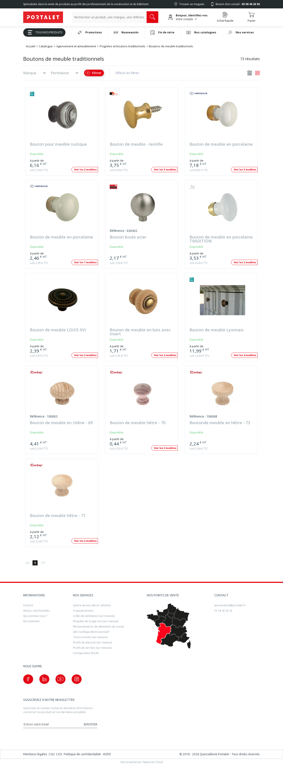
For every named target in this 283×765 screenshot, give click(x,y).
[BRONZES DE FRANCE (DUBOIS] (118, 94)
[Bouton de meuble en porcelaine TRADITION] (222, 209)
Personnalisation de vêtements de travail (98, 626)
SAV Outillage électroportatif (91, 631)
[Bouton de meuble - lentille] (143, 116)
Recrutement (31, 621)
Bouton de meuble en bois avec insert (140, 332)
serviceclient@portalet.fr (230, 605)
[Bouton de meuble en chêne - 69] (63, 395)
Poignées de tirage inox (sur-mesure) (96, 621)
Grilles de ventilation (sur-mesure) (94, 615)
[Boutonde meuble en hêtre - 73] (222, 395)
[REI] (118, 187)
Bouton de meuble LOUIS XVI (58, 330)
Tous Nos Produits (48, 32)
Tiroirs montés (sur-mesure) (90, 637)
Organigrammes (83, 610)
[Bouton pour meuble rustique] (63, 116)
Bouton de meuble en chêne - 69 (61, 423)
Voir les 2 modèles (85, 169)
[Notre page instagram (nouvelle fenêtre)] (77, 679)
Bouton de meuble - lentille (136, 144)
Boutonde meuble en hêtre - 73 (219, 423)
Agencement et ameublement (76, 46)
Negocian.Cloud (153, 761)
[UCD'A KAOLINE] (198, 187)
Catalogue (46, 46)
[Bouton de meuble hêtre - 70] (143, 395)
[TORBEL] (39, 94)
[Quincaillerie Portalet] (43, 17)
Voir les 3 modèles (245, 169)
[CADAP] (39, 372)
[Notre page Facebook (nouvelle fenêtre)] (28, 679)
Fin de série (166, 32)
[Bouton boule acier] (143, 209)
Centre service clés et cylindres (92, 605)
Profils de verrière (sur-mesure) (92, 647)
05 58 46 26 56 (223, 610)
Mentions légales (35, 754)
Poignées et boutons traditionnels (122, 46)
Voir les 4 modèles (245, 355)
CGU (52, 754)
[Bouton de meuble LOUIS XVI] (63, 302)
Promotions (93, 32)
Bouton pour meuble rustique (58, 144)
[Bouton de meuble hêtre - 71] (63, 488)
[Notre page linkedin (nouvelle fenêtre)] (44, 679)
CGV (59, 754)
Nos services (245, 32)
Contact (28, 605)
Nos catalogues (205, 32)
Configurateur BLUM (86, 653)
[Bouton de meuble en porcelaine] (222, 116)
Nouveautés (130, 32)
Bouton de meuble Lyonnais (216, 330)
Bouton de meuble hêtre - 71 (58, 515)
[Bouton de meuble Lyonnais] (222, 302)
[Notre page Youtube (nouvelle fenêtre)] (60, 679)
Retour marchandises (36, 610)
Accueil (30, 46)
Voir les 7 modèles (85, 262)
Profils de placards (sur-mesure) (92, 642)
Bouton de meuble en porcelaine (221, 144)
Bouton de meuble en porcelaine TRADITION (221, 239)
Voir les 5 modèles (165, 169)
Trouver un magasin (191, 4)
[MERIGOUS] (198, 94)
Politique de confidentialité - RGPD (87, 754)
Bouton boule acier (128, 237)
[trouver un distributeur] (169, 626)
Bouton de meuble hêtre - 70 (137, 423)
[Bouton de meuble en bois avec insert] (143, 302)
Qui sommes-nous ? (35, 615)
